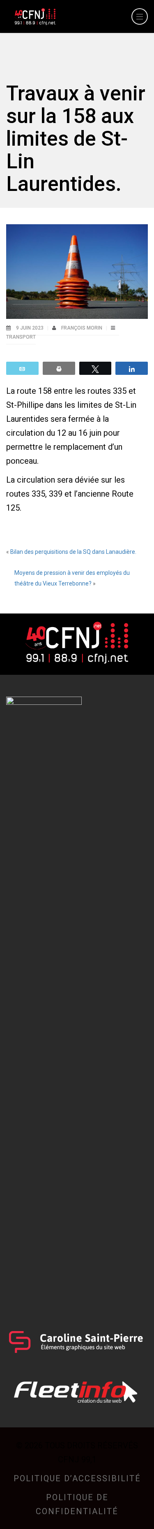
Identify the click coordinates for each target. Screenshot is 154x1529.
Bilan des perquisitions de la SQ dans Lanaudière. (73, 551)
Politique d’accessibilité (77, 1478)
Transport (21, 337)
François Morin (82, 328)
